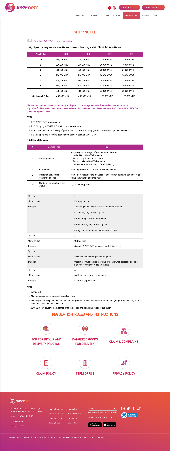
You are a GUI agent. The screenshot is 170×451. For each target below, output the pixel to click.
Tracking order (153, 7)
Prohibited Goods (55, 418)
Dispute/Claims (54, 423)
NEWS (144, 15)
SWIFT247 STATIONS (112, 15)
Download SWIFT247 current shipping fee (53, 41)
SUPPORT (156, 15)
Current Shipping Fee (56, 409)
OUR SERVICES (94, 15)
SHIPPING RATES (131, 15)
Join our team (73, 423)
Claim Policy (72, 409)
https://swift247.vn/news (38, 108)
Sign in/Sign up (129, 7)
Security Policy (73, 418)
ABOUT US (80, 15)
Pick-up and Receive (56, 414)
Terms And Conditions (76, 414)
